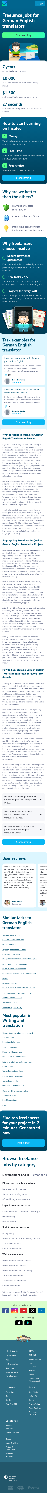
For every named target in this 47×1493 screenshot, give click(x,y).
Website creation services (14, 1265)
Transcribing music (10, 1081)
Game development (11, 1285)
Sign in (40, 3)
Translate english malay (12, 1008)
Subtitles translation (10, 1095)
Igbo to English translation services (17, 1062)
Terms (31, 1400)
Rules (31, 1374)
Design (8, 1439)
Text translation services (12, 998)
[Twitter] (32, 1310)
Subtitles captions (9, 1100)
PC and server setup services (18, 1183)
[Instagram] (14, 1310)
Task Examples (12, 1364)
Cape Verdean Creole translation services (19, 973)
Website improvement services (16, 1260)
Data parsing (8, 1233)
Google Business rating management (17, 1033)
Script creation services (15, 1227)
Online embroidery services (13, 1085)
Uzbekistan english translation (14, 964)
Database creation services (14, 1189)
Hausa (5, 979)
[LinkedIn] (41, 1310)
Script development (11, 1243)
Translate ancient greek (11, 935)
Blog (8, 1396)
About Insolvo (35, 1359)
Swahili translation (10, 1047)
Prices (8, 1360)
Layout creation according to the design (21, 1211)
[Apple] (19, 1322)
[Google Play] (28, 1322)
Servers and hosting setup (14, 1194)
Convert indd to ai (9, 944)
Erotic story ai (7, 1066)
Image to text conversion (12, 1076)
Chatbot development (12, 1248)
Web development (12, 1254)
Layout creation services (16, 1205)
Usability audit (9, 1221)
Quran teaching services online (15, 1091)
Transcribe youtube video (12, 1071)
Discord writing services (12, 1052)
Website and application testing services (21, 1238)
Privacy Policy (34, 1404)
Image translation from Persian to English (19, 959)
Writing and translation (11, 1292)
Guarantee (10, 1368)
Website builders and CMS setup (17, 1270)
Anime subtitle (8, 1037)
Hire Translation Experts (32, 1292)
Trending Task (11, 1376)
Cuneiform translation (11, 954)
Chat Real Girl (11, 1404)
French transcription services (14, 1056)
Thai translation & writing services (16, 993)
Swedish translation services (14, 969)
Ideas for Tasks (12, 1372)
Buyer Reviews (35, 1408)
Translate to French (10, 1002)
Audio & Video (12, 1443)
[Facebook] (5, 1310)
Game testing (8, 1216)
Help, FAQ (33, 1396)
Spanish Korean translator (13, 940)
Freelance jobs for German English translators (19, 1295)
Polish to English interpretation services (18, 988)
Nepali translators (9, 983)
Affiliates (32, 1370)
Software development (13, 1275)
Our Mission (34, 1392)
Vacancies (10, 1392)
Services (9, 1400)
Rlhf (4, 1105)
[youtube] (23, 1310)
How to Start (11, 1356)
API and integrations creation (16, 1199)
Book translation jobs (11, 1042)
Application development (14, 1280)
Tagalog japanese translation (14, 950)
